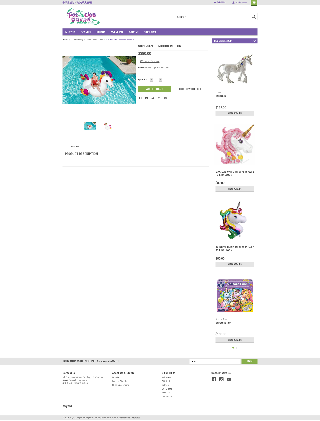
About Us (133, 31)
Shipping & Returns (120, 385)
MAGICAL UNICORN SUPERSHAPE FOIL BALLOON (235, 173)
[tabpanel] (235, 82)
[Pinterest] (165, 98)
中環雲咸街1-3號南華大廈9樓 (77, 2)
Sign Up (123, 381)
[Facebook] (140, 98)
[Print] (153, 98)
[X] (159, 98)
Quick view (234, 87)
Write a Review (150, 61)
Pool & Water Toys (95, 40)
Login (114, 381)
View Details (235, 113)
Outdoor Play (77, 40)
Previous (65, 80)
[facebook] (214, 379)
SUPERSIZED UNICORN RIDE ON (120, 40)
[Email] (146, 98)
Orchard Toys (221, 319)
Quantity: (142, 79)
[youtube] (229, 379)
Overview (74, 146)
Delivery (100, 31)
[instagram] (221, 379)
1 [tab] (233, 348)
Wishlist (221, 2)
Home (65, 40)
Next (132, 80)
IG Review (70, 31)
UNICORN (221, 96)
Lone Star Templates (130, 418)
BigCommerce (104, 418)
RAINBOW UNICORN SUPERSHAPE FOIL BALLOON (235, 249)
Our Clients (117, 31)
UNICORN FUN (224, 322)
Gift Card (86, 31)
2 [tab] (237, 348)
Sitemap (84, 418)
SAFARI (218, 92)
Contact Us (150, 31)
